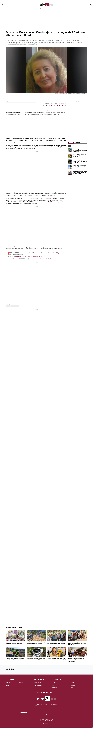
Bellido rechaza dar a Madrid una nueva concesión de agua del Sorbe (56, 642)
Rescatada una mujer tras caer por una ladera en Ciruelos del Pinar (15, 659)
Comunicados (39, 692)
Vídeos (72, 687)
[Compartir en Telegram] (59, 105)
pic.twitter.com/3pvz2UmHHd (33, 256)
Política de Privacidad (38, 684)
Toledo (53, 688)
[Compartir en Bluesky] (57, 105)
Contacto (55, 692)
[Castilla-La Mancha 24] (46, 5)
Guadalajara (54, 687)
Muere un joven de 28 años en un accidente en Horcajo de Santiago (80, 150)
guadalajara (8, 306)
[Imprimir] (49, 105)
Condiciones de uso (37, 682)
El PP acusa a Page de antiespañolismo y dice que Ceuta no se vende (77, 643)
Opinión (72, 682)
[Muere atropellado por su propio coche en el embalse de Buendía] (70, 167)
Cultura (20, 684)
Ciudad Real (54, 684)
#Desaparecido (36, 253)
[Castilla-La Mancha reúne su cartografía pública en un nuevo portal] (70, 172)
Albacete (54, 682)
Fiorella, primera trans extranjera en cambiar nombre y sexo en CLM (56, 659)
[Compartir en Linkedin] (62, 105)
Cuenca (53, 685)
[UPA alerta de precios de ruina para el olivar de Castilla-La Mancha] (70, 156)
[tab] (69, 146)
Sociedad (7, 684)
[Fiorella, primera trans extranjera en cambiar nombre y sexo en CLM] (56, 652)
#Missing (43, 253)
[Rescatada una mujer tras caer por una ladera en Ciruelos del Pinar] (15, 652)
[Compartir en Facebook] (51, 105)
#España (49, 253)
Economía (21, 682)
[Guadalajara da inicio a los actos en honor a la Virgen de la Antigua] (15, 635)
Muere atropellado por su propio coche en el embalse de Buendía (80, 167)
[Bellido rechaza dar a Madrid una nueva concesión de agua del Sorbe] (56, 635)
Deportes (7, 685)
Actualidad (8, 682)
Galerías (72, 688)
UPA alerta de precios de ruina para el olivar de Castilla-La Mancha (79, 156)
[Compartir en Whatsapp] (65, 105)
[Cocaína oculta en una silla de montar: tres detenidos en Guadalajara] (77, 652)
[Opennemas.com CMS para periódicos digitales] (46, 721)
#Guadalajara (56, 253)
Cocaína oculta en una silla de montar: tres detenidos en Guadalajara (76, 660)
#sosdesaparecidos (26, 253)
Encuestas (73, 685)
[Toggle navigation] (2, 5)
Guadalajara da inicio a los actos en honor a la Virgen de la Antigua (15, 642)
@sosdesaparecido (19, 256)
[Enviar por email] (46, 105)
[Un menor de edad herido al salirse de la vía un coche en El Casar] (70, 161)
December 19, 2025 (45, 259)
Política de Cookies (38, 685)
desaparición (17, 306)
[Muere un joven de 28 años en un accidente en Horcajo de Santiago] (70, 150)
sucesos (12, 306)
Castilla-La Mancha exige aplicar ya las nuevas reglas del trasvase (36, 642)
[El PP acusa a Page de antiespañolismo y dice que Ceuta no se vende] (77, 635)
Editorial (73, 684)
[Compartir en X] (54, 105)
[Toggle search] (91, 5)
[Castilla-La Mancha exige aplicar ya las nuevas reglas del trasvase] (36, 635)
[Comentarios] (43, 105)
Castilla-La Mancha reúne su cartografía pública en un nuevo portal (80, 172)
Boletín (50, 692)
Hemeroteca (45, 692)
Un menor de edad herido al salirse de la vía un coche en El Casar (80, 161)
